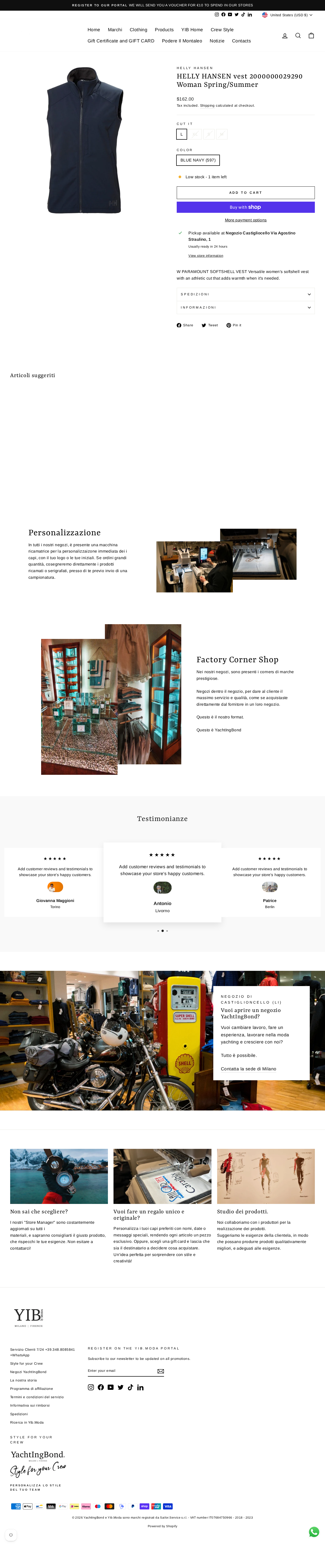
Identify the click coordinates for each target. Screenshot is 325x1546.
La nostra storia (23, 1380)
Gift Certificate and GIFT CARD (121, 40)
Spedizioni (195, 294)
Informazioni (199, 307)
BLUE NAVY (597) (198, 160)
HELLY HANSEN (195, 68)
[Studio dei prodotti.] (266, 1176)
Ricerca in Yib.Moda (27, 1422)
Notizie (217, 40)
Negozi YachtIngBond (28, 1372)
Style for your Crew (26, 1363)
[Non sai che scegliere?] (59, 1176)
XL (195, 134)
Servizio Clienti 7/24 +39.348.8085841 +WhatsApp (42, 1352)
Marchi (115, 29)
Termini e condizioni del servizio (37, 1397)
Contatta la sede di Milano (248, 1068)
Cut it (185, 124)
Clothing (138, 29)
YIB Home (192, 29)
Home (94, 29)
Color (185, 150)
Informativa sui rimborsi (30, 1405)
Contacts (241, 40)
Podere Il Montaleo (182, 40)
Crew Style (222, 29)
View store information (205, 255)
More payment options (246, 220)
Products (164, 29)
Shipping (207, 105)
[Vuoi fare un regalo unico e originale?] (162, 1176)
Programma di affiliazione (31, 1389)
